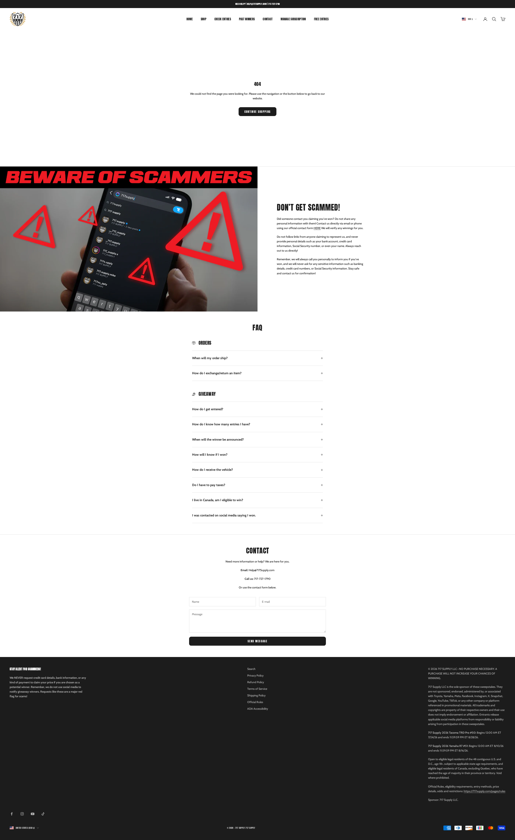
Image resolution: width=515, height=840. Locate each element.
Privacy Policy (255, 675)
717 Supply (250, 828)
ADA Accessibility (257, 708)
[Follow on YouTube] (33, 814)
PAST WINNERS (247, 19)
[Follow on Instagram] (22, 814)
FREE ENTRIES (321, 19)
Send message (257, 641)
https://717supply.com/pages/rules (484, 791)
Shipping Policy (256, 695)
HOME (189, 19)
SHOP (203, 19)
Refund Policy (255, 682)
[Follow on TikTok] (43, 814)
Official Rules (255, 702)
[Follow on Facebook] (12, 814)
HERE (317, 228)
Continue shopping (257, 112)
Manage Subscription (293, 19)
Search (251, 669)
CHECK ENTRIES (222, 19)
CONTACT (268, 19)
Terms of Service (257, 689)
